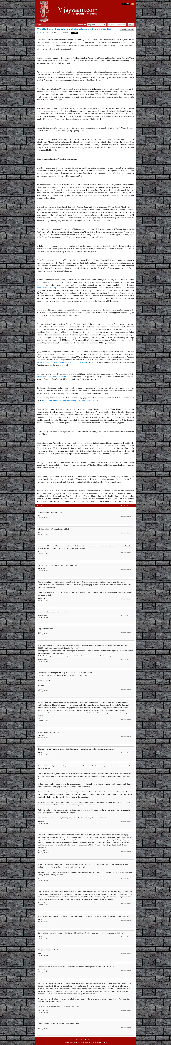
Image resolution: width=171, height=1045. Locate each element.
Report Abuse (126, 516)
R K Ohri (42, 33)
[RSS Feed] (132, 4)
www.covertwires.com (46, 287)
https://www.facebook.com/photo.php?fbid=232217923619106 (63, 362)
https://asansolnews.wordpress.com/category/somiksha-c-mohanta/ (69, 400)
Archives (99, 1040)
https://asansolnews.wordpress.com (51, 376)
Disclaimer (89, 1040)
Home (39, 25)
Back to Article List (127, 29)
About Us (79, 1040)
